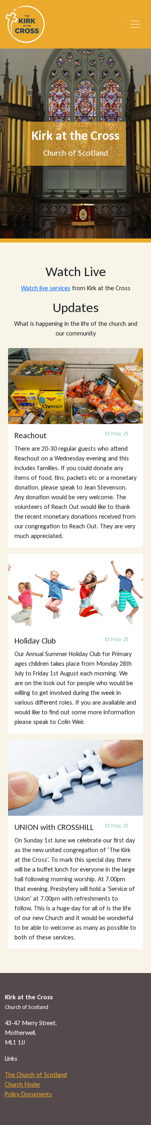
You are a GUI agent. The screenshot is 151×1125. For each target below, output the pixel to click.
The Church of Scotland (36, 1075)
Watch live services (45, 288)
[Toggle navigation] (135, 24)
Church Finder (22, 1084)
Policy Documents (28, 1094)
